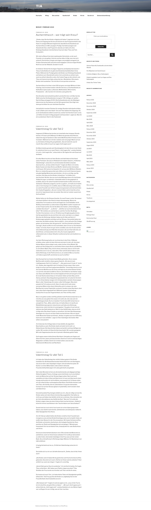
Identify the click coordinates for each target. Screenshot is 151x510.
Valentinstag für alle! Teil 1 (49, 354)
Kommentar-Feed (91, 218)
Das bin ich (91, 15)
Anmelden (89, 211)
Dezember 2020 (91, 103)
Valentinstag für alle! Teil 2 (49, 129)
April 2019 (89, 158)
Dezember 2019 (91, 132)
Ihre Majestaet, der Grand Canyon (96, 71)
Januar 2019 (90, 168)
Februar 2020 (90, 129)
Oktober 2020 (91, 109)
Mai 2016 (89, 171)
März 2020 (90, 126)
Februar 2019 (90, 165)
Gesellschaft (66, 15)
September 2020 (91, 112)
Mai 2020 (89, 119)
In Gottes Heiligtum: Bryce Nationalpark (98, 74)
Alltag (47, 15)
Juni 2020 (89, 116)
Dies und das (55, 15)
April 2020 (90, 122)
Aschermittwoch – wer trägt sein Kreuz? (57, 34)
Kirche (82, 15)
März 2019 (90, 161)
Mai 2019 (89, 155)
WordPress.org (91, 221)
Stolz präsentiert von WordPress (58, 506)
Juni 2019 (89, 152)
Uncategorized (91, 201)
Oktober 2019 (90, 139)
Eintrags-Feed (90, 214)
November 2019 (91, 135)
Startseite (39, 15)
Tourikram (89, 198)
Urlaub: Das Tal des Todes (94, 82)
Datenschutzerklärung (103, 15)
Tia (39, 6)
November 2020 (91, 106)
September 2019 (91, 142)
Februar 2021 (90, 99)
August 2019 (90, 145)
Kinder (75, 15)
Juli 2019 (89, 148)
